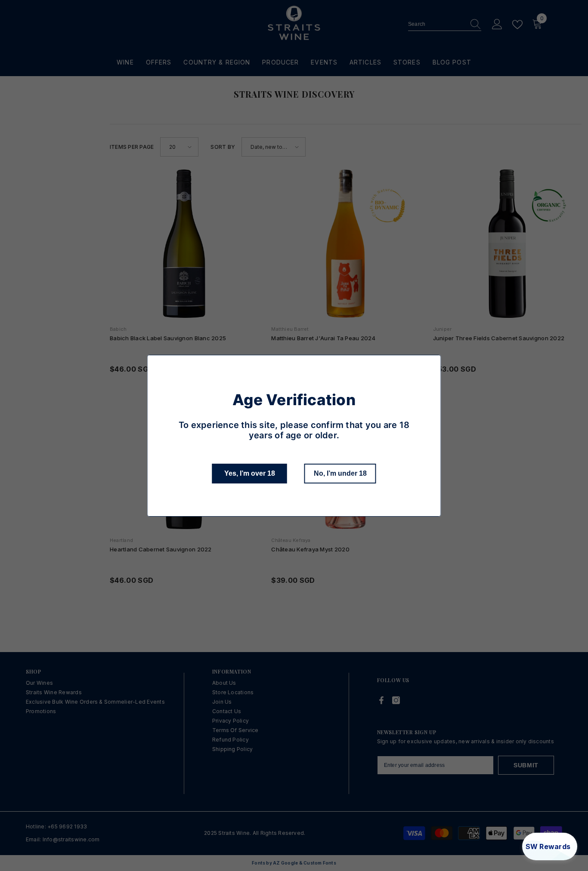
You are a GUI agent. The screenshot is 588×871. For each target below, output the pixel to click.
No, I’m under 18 (340, 473)
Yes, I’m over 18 (249, 473)
